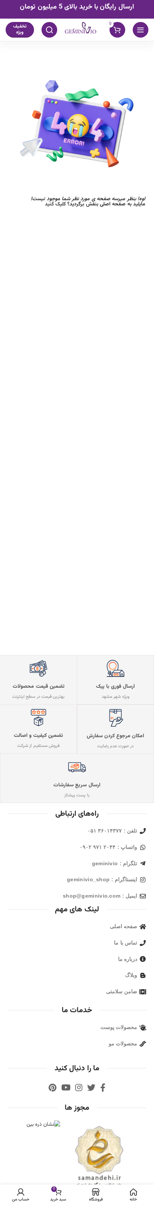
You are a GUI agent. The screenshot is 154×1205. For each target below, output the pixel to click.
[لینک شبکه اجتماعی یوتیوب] (66, 1087)
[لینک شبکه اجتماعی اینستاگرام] (78, 1087)
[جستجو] (49, 29)
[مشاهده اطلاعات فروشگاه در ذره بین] (44, 1125)
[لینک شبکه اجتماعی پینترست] (52, 1087)
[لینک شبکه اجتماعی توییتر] (91, 1087)
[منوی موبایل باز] (140, 29)
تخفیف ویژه (20, 29)
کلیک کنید (55, 204)
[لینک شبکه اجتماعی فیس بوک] (103, 1087)
